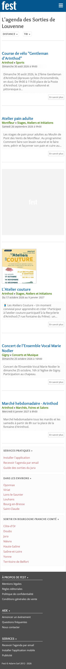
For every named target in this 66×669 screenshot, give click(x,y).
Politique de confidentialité (17, 594)
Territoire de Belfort (16, 562)
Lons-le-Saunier (13, 494)
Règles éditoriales (12, 589)
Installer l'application (16, 458)
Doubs (7, 531)
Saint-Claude (11, 509)
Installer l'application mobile (18, 650)
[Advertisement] (33, 202)
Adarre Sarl (14, 663)
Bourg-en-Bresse (14, 504)
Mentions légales (11, 583)
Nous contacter (11, 627)
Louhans (8, 499)
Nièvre (7, 541)
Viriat (6, 490)
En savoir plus (56, 97)
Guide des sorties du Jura (19, 468)
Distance (10, 34)
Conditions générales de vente (19, 599)
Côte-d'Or (9, 526)
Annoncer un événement (16, 617)
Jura (5, 536)
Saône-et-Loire (12, 551)
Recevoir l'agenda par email (21, 463)
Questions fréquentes (14, 622)
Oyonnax (9, 485)
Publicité (7, 655)
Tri (27, 34)
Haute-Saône (11, 546)
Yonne (7, 556)
